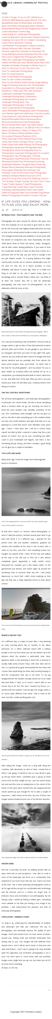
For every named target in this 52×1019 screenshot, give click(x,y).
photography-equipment (13, 147)
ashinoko (6, 20)
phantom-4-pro (29, 136)
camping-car (8, 40)
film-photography (28, 57)
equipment (29, 54)
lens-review (7, 113)
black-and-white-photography (16, 26)
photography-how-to (31, 150)
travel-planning (9, 187)
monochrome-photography (27, 122)
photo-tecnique (20, 141)
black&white (7, 23)
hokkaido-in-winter (29, 65)
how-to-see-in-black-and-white (17, 79)
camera (44, 28)
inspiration (7, 88)
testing (25, 181)
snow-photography (38, 172)
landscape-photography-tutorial (17, 105)
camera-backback (10, 31)
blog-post (20, 28)
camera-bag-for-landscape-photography (21, 34)
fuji (36, 59)
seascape (19, 167)
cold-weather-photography (14, 45)
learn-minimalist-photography (16, 110)
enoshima (19, 54)
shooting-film (20, 170)
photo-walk (18, 144)
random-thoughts (21, 164)
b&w (13, 20)
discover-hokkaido (32, 48)
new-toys (26, 124)
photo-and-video (9, 139)
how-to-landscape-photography (17, 71)
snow (25, 172)
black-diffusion (37, 26)
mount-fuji (7, 124)
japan (27, 88)
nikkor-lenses (8, 127)
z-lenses (34, 195)
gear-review (27, 62)
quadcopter (7, 164)
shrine (20, 172)
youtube (25, 195)
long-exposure (9, 116)
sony (28, 175)
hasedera (6, 65)
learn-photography (40, 110)
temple (17, 181)
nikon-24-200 (8, 130)
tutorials (39, 187)
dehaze (5, 48)
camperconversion (41, 37)
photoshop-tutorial (39, 158)
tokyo (47, 181)
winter (47, 192)
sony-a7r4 (36, 175)
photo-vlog (7, 144)
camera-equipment (10, 37)
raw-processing (38, 164)
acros (40, 17)
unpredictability (18, 189)
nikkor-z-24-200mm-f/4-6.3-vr (30, 127)
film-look (43, 54)
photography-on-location (37, 153)
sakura (12, 167)
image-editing (41, 82)
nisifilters (29, 133)
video (22, 192)
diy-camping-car (24, 51)
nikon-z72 (36, 130)
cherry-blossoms (16, 42)
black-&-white (20, 23)
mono (38, 119)
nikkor (40, 124)
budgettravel (34, 28)
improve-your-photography (31, 85)
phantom (18, 136)
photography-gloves (11, 150)
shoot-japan (7, 170)
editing (11, 54)
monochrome (8, 122)
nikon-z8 (16, 133)
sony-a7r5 (6, 178)
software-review (18, 175)
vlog (41, 192)
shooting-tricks (9, 172)
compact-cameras (36, 45)
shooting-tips (33, 170)
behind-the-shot (38, 20)
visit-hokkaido (31, 192)
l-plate (15, 90)
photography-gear (33, 147)
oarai (36, 133)
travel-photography (32, 184)
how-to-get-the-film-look (26, 68)
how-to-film (8, 68)
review (5, 167)
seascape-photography (35, 167)
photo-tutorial (35, 141)
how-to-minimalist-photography (17, 76)
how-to (42, 65)
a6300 (34, 17)
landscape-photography (23, 93)
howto (25, 82)
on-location (7, 136)
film (36, 54)
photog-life (29, 144)
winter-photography (11, 195)
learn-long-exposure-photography (18, 107)
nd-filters (16, 124)
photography (41, 144)
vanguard (14, 192)
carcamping (40, 40)
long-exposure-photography (29, 116)
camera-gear (26, 37)
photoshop (24, 158)
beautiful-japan (23, 20)
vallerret (6, 192)
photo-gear (7, 141)
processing (39, 161)
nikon (47, 127)
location (46, 113)
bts (26, 28)
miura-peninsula (28, 119)
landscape (6, 93)
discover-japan (9, 51)
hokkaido (15, 65)
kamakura (6, 90)
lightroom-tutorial (33, 113)
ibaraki (31, 82)
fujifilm (41, 59)
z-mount (42, 195)
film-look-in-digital (11, 57)
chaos (4, 42)
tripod (31, 187)
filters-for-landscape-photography (18, 59)
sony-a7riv (17, 178)
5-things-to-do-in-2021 (19, 17)
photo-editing (24, 139)
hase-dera (45, 62)
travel (5, 184)
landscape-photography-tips (15, 102)
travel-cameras (15, 184)
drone (5, 54)
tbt (3, 181)
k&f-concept (37, 88)
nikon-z (18, 130)
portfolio (14, 161)
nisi (22, 133)
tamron (44, 178)
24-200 (5, 17)
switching (36, 178)
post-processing (26, 161)
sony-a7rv (26, 178)
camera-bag (24, 31)
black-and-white (34, 23)
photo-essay (36, 139)
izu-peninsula (18, 88)
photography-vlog (10, 158)
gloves (36, 62)
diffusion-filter (16, 48)
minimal (5, 119)
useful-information (35, 189)
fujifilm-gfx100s (9, 62)
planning (6, 161)
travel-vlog (22, 187)
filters (40, 57)
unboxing (6, 189)
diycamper (37, 51)
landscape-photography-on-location (19, 99)
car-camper (29, 40)
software (6, 175)
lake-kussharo (35, 90)
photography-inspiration (13, 153)
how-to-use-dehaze (11, 82)
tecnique (10, 181)
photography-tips (10, 156)
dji (43, 51)
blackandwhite (8, 28)
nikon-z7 (27, 130)
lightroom (18, 113)
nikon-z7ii (6, 133)
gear (19, 62)
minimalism (15, 119)
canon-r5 (18, 40)
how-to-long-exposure (13, 74)
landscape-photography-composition (19, 96)
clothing (28, 42)
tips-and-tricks (36, 181)
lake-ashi (23, 90)
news (34, 124)
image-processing (10, 85)
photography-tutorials (29, 156)
